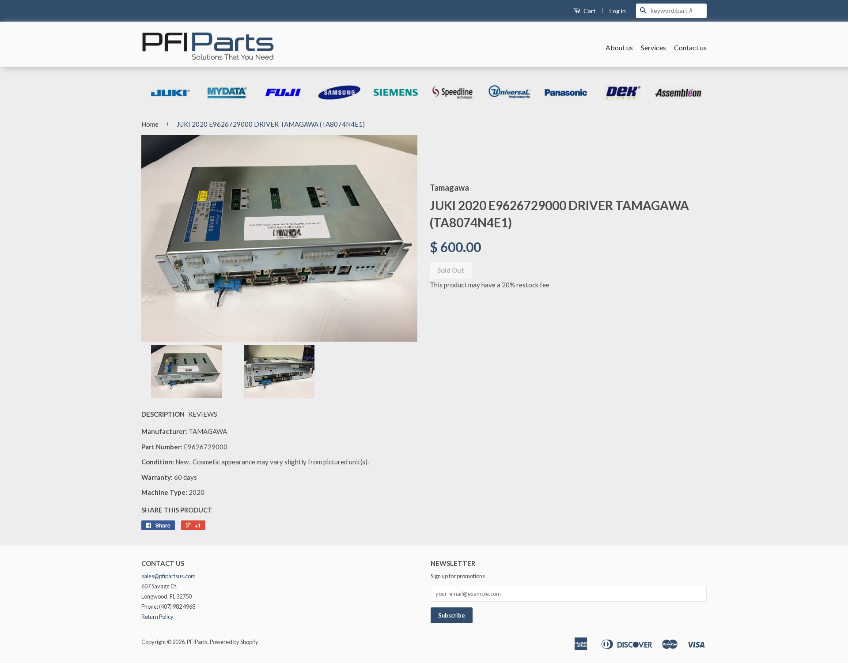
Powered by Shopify (234, 641)
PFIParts (197, 641)
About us (619, 47)
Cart (589, 11)
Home (150, 124)
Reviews (202, 414)
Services (653, 47)
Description (163, 414)
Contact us (690, 47)
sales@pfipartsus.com (168, 576)
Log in (618, 11)
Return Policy (157, 616)
